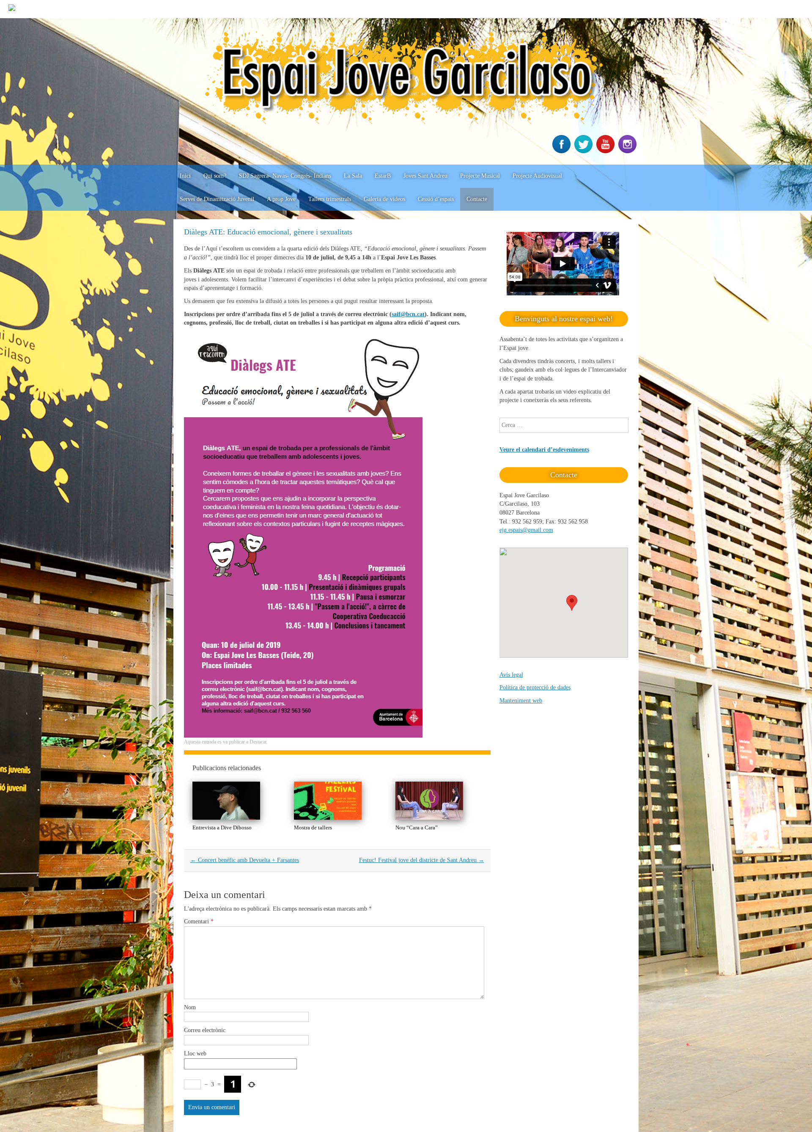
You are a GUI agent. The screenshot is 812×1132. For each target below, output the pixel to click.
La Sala (353, 176)
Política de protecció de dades (535, 687)
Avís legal (511, 675)
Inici (185, 176)
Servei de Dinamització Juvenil (217, 199)
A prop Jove (281, 199)
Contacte (476, 199)
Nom (190, 1007)
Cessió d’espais (436, 199)
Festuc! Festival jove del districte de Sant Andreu (421, 860)
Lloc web (195, 1053)
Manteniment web (520, 700)
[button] (571, 603)
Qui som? (214, 176)
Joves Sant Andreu (425, 176)
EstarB (383, 176)
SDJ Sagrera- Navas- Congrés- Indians (285, 176)
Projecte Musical (480, 176)
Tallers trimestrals (329, 199)
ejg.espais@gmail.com (526, 530)
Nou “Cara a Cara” (416, 827)
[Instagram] (628, 151)
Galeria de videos (384, 199)
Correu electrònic (204, 1030)
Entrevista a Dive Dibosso (222, 827)
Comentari (199, 921)
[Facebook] (562, 151)
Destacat (258, 742)
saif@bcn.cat (408, 314)
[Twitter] (584, 151)
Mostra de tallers (313, 827)
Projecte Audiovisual (537, 176)
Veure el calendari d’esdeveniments (544, 449)
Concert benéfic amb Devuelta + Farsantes (244, 860)
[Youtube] (606, 151)
